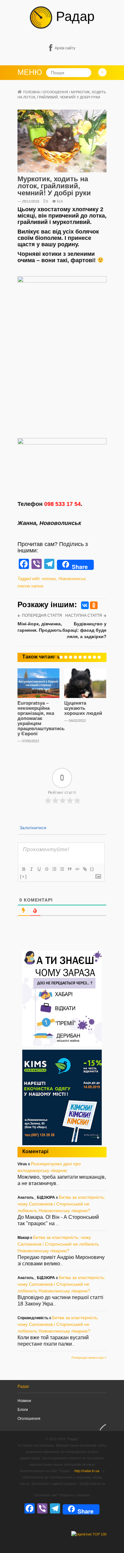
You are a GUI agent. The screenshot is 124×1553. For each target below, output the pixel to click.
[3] (65, 657)
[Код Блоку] (77, 869)
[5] (75, 657)
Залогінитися (32, 827)
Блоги (22, 1409)
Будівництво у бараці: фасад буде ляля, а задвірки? (84, 630)
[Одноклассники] (94, 605)
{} (92, 868)
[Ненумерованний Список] (61, 869)
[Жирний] (23, 869)
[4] (70, 657)
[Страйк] (46, 869)
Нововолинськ (72, 578)
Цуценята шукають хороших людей (83, 708)
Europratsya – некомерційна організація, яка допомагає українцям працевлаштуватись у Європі (41, 718)
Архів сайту (65, 48)
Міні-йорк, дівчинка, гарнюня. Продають (39, 627)
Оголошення (28, 1418)
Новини (24, 1400)
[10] (99, 657)
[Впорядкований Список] (54, 869)
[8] (89, 657)
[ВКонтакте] (85, 605)
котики (49, 578)
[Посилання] (84, 869)
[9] (94, 657)
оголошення (55, 92)
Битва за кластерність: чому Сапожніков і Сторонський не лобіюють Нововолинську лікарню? (61, 1204)
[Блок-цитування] (69, 869)
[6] (80, 657)
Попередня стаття (42, 615)
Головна (31, 92)
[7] (84, 657)
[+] (23, 876)
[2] (61, 657)
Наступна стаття (83, 615)
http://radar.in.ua (86, 1471)
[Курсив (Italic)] (31, 869)
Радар (73, 16)
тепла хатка (30, 586)
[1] (56, 657)
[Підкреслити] (39, 869)
